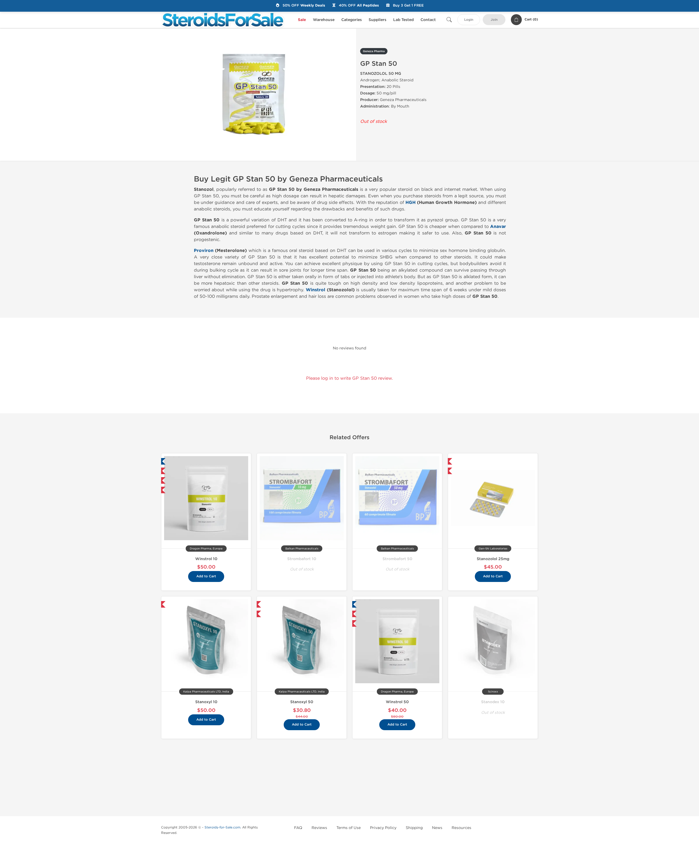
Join (494, 20)
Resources (461, 827)
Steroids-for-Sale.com (222, 827)
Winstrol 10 (206, 559)
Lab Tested (403, 19)
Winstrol (315, 290)
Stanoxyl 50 (301, 702)
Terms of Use (348, 827)
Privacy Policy (383, 827)
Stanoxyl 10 (206, 702)
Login (468, 20)
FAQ (298, 827)
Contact (428, 19)
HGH (410, 202)
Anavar (498, 226)
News (437, 827)
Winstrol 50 (397, 702)
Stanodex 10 (493, 702)
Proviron (204, 250)
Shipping (414, 827)
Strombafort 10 (301, 559)
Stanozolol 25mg (493, 559)
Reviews (319, 827)
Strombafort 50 (397, 559)
